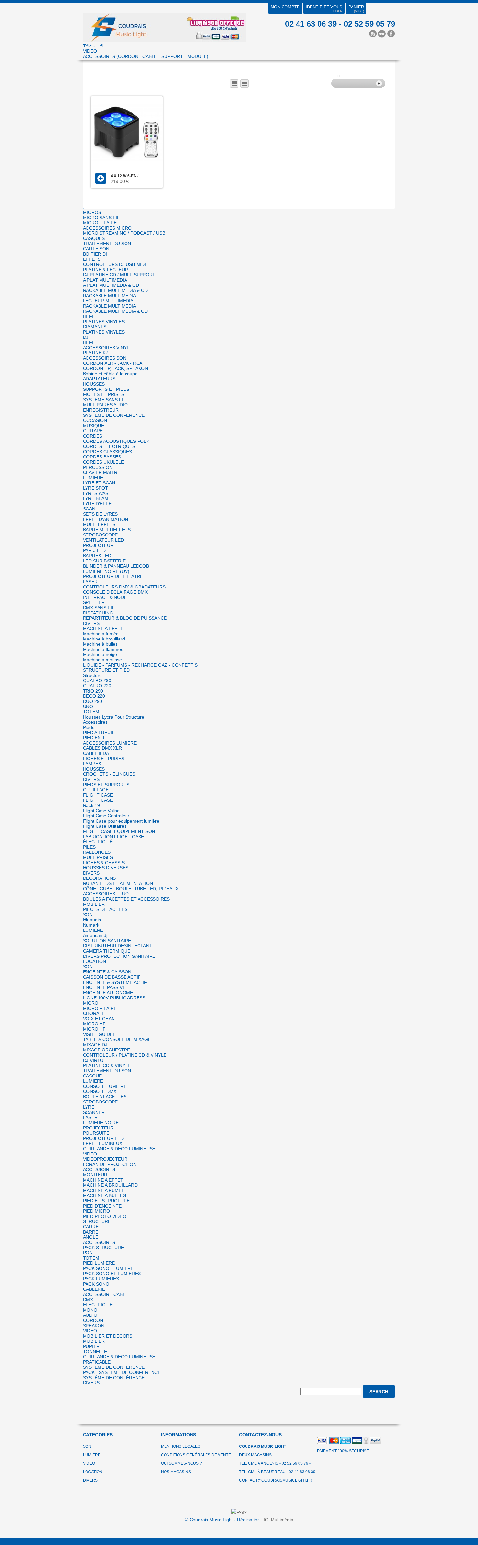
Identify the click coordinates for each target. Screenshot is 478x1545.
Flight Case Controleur (106, 815)
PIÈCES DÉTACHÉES (105, 909)
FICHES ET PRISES (103, 394)
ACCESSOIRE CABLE (105, 1294)
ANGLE (90, 1237)
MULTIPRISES (98, 857)
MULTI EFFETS (99, 524)
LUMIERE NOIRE (101, 1122)
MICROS (92, 212)
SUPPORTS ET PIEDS (106, 389)
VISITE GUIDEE (99, 1034)
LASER (90, 581)
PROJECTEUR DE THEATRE (113, 576)
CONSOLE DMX (99, 1091)
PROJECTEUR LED (103, 1138)
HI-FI (88, 316)
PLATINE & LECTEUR (105, 269)
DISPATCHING (98, 612)
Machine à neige (100, 654)
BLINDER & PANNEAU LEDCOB (116, 566)
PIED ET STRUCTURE (106, 1200)
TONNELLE (95, 1351)
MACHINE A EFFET (103, 628)
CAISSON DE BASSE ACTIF (112, 977)
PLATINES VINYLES (104, 321)
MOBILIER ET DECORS (107, 1336)
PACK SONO (96, 1284)
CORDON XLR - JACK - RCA (112, 363)
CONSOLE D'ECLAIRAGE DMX (115, 592)
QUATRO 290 (97, 680)
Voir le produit (100, 178)
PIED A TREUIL (98, 732)
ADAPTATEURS (99, 378)
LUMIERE (93, 477)
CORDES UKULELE (103, 462)
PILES (89, 847)
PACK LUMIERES (101, 1278)
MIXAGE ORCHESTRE (106, 1049)
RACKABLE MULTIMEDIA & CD (115, 290)
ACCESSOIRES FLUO (106, 893)
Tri (337, 75)
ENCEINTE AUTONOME (108, 992)
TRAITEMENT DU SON (107, 243)
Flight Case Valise (101, 810)
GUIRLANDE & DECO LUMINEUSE (119, 1148)
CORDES (92, 436)
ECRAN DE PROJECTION (110, 1164)
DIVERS (91, 623)
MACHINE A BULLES (104, 1195)
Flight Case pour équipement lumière (121, 821)
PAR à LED (94, 550)
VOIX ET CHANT (100, 1018)
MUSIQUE (93, 425)
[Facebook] (391, 34)
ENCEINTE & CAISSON (107, 971)
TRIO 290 (93, 690)
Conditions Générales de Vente (196, 1455)
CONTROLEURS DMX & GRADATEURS (124, 586)
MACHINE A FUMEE (104, 1190)
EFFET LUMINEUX (102, 1143)
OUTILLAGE (96, 789)
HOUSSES (94, 384)
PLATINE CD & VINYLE (107, 1065)
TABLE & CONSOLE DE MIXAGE (117, 1039)
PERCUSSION (98, 467)
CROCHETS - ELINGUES (109, 774)
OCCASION (95, 420)
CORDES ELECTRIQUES (109, 446)
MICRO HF (94, 1023)
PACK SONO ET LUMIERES (112, 1273)
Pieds (88, 727)
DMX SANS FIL (98, 607)
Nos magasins (176, 1472)
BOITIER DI (95, 254)
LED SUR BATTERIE (104, 560)
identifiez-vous (324, 7)
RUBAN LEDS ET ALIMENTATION (118, 883)
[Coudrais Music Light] (164, 23)
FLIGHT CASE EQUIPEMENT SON (119, 831)
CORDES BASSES (102, 456)
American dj (95, 935)
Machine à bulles (100, 644)
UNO (88, 706)
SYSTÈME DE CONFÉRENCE (114, 415)
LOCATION (94, 961)
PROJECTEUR (98, 545)
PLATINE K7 (95, 352)
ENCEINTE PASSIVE (104, 987)
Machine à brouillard (104, 638)
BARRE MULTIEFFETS (107, 529)
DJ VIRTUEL (96, 1060)
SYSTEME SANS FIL (104, 399)
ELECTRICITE (98, 1304)
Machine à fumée (101, 633)
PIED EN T (94, 737)
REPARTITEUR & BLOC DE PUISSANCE (125, 618)
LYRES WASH (97, 493)
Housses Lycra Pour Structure (113, 717)
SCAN (89, 508)
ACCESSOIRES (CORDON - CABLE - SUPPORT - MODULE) (145, 56)
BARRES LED (97, 555)
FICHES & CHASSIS (104, 862)
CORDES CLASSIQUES (107, 451)
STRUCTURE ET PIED (106, 670)
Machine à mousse (102, 659)
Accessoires (95, 722)
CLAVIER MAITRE (101, 472)
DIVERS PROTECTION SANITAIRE (119, 956)
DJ (85, 337)
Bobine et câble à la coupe (110, 373)
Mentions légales (180, 1446)
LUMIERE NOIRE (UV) (106, 571)
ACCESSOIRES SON (104, 358)
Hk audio (92, 919)
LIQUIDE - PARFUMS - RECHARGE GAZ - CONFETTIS (140, 664)
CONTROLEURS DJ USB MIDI (114, 264)
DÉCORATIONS (99, 878)
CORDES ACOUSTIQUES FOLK (116, 441)
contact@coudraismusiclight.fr (275, 1480)
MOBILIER (94, 904)
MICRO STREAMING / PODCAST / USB (124, 233)
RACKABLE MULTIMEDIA (109, 295)
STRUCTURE (97, 1221)
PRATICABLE (97, 1362)
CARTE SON (96, 248)
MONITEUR (95, 1174)
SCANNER (94, 1112)
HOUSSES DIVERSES (105, 867)
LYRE (88, 1107)
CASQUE (92, 1075)
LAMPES (92, 763)
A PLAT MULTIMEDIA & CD (111, 285)
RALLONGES (97, 852)
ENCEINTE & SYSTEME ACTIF (115, 982)
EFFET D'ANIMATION (105, 519)
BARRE (90, 1232)
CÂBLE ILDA (96, 753)
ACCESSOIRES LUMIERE (110, 743)
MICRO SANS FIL (101, 217)
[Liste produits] (244, 83)
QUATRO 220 (97, 685)
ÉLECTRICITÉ (98, 841)
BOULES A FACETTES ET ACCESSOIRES (126, 899)
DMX (88, 1299)
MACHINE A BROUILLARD (110, 1185)
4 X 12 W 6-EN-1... (127, 176)
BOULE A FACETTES (104, 1096)
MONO (90, 1310)
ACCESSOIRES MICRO (107, 228)
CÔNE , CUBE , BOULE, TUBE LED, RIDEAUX (131, 888)
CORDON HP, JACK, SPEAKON (115, 368)
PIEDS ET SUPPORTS (106, 784)
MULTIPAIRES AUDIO (105, 404)
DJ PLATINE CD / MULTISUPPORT (119, 274)
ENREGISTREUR (101, 410)
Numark (91, 925)
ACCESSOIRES (99, 1169)
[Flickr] (382, 34)
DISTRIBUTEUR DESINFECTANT (117, 945)
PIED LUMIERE (99, 1263)
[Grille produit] (234, 83)
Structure (92, 675)
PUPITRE (92, 1346)
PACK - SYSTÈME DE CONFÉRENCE (122, 1372)
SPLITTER (94, 602)
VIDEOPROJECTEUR (105, 1159)
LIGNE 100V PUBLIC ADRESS (114, 997)
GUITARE (93, 430)
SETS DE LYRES (100, 514)
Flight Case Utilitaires (104, 826)
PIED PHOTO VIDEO (104, 1216)
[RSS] (373, 34)
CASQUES (94, 238)
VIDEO (90, 51)
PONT (89, 1252)
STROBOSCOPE (100, 534)
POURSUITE (96, 1133)
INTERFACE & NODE (105, 597)
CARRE (91, 1226)
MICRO (90, 1003)
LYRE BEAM (95, 498)
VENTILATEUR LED (103, 540)
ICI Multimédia (278, 1519)
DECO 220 (94, 696)
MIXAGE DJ (95, 1044)
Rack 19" (92, 805)
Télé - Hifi (93, 45)
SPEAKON (93, 1325)
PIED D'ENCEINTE (102, 1205)
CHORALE (94, 1013)
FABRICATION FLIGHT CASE (113, 836)
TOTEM (91, 711)
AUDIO (90, 1315)
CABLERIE (94, 1289)
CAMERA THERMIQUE (106, 951)
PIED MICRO (96, 1211)
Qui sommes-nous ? (181, 1463)
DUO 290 (92, 701)
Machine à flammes (103, 649)
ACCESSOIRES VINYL (106, 347)
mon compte (285, 7)
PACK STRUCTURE (103, 1247)
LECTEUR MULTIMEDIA (108, 300)
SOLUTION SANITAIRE (107, 940)
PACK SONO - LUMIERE (108, 1268)
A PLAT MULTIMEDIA (105, 280)
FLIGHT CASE (98, 795)
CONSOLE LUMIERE (104, 1086)
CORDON (93, 1320)
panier (356, 7)
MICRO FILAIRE (100, 222)
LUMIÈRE (93, 930)
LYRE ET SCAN (99, 482)
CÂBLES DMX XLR (102, 748)
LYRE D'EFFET (98, 503)
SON (88, 914)
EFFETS (91, 259)
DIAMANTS (94, 326)
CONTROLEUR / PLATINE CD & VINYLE (124, 1055)
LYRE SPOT (95, 488)
